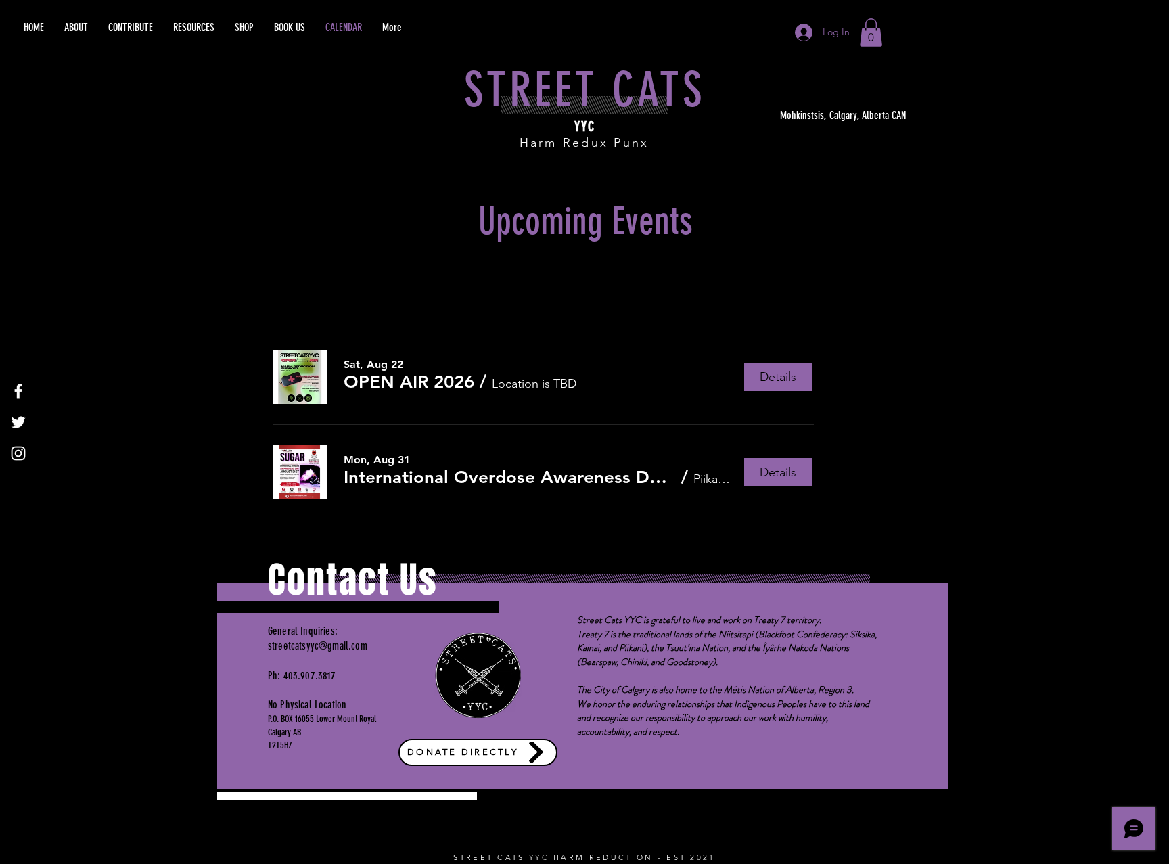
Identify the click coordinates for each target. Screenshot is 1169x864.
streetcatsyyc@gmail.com (317, 645)
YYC (584, 126)
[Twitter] (18, 422)
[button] (871, 32)
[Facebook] (18, 391)
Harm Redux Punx (584, 142)
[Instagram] (18, 453)
